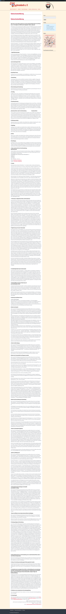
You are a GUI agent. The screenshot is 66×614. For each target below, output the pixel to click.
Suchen (45, 19)
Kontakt (39, 9)
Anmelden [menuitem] (3, 0)
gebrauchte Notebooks (32, 598)
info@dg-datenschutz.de (30, 604)
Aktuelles (19, 9)
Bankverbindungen (25, 9)
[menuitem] (1, 0)
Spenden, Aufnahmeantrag (32, 9)
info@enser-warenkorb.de (17, 160)
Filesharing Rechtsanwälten (18, 599)
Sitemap (23, 610)
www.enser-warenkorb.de (18, 161)
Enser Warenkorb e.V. (13, 9)
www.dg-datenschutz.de (37, 604)
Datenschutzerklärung (18, 610)
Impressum (12, 610)
